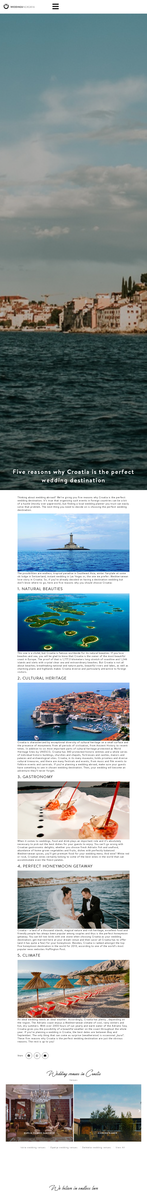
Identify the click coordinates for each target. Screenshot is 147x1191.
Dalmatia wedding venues (96, 1147)
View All (120, 1147)
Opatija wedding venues (64, 1147)
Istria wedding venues (33, 1147)
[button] (29, 1055)
